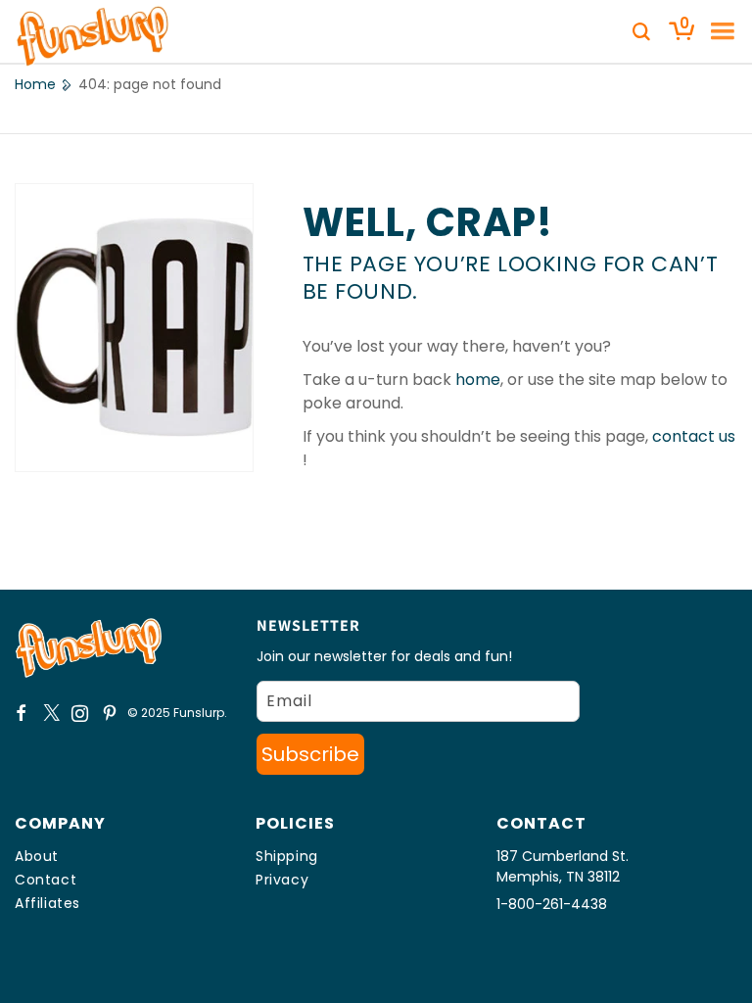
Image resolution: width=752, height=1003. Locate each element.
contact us (693, 436)
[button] (715, 31)
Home (35, 84)
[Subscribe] (310, 754)
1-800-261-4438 (551, 904)
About (37, 856)
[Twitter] (51, 713)
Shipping (287, 856)
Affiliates (47, 903)
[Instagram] (80, 713)
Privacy (282, 879)
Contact (45, 879)
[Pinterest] (109, 713)
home (477, 379)
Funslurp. (200, 712)
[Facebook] (21, 713)
